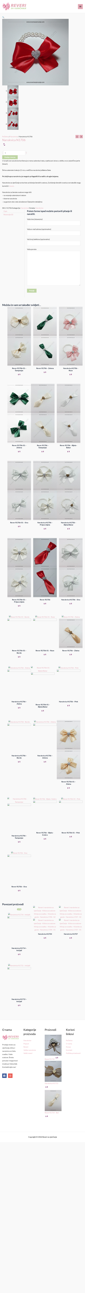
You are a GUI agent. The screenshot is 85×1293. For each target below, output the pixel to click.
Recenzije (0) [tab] (8, 214)
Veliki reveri (27, 1053)
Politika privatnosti (73, 1053)
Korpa (68, 1047)
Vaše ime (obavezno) (35, 219)
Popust (26, 1044)
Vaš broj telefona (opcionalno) (38, 239)
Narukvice (14, 137)
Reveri (25, 1047)
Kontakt (69, 1050)
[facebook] (5, 1075)
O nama (69, 1044)
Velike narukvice (29, 1050)
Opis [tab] (5, 211)
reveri (11, 186)
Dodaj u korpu (9, 157)
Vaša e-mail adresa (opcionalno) (39, 229)
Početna (5, 137)
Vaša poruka (31, 249)
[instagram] (10, 1075)
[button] (3, 17)
